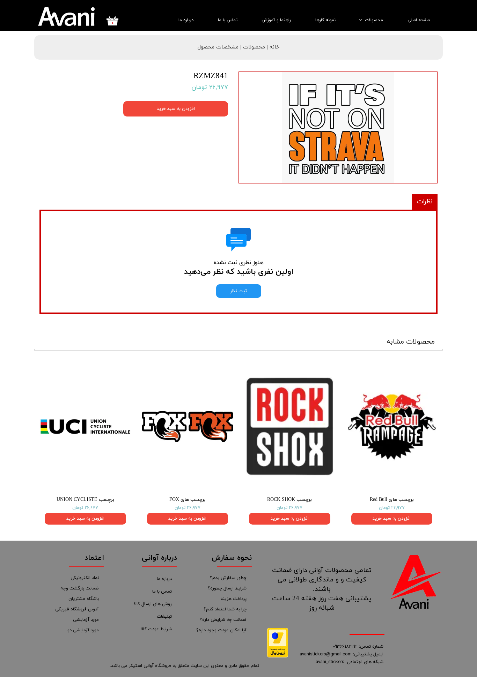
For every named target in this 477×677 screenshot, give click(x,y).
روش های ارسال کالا (153, 604)
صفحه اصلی (419, 20)
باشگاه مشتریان (83, 599)
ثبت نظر (238, 291)
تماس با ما (227, 20)
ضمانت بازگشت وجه (79, 588)
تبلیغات (164, 617)
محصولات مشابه (411, 342)
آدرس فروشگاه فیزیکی (77, 609)
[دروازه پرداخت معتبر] (277, 656)
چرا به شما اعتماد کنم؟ (225, 609)
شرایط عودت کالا (156, 629)
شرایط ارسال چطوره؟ (227, 588)
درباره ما (185, 20)
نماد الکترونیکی (85, 578)
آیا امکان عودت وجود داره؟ (221, 630)
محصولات (374, 20)
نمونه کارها (325, 20)
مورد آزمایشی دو (83, 630)
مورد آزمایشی (86, 620)
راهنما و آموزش (276, 20)
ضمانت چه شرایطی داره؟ (223, 620)
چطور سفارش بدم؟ (228, 578)
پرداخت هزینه (233, 599)
